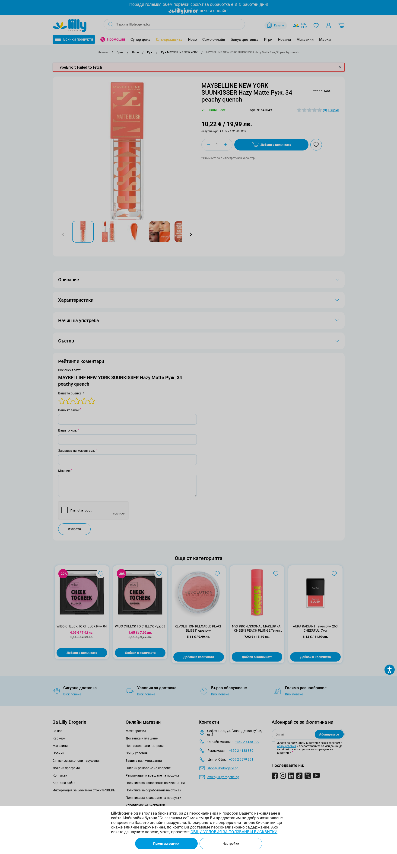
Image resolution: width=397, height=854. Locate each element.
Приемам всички (166, 843)
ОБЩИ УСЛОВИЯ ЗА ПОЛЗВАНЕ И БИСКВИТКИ (234, 831)
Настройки (230, 843)
